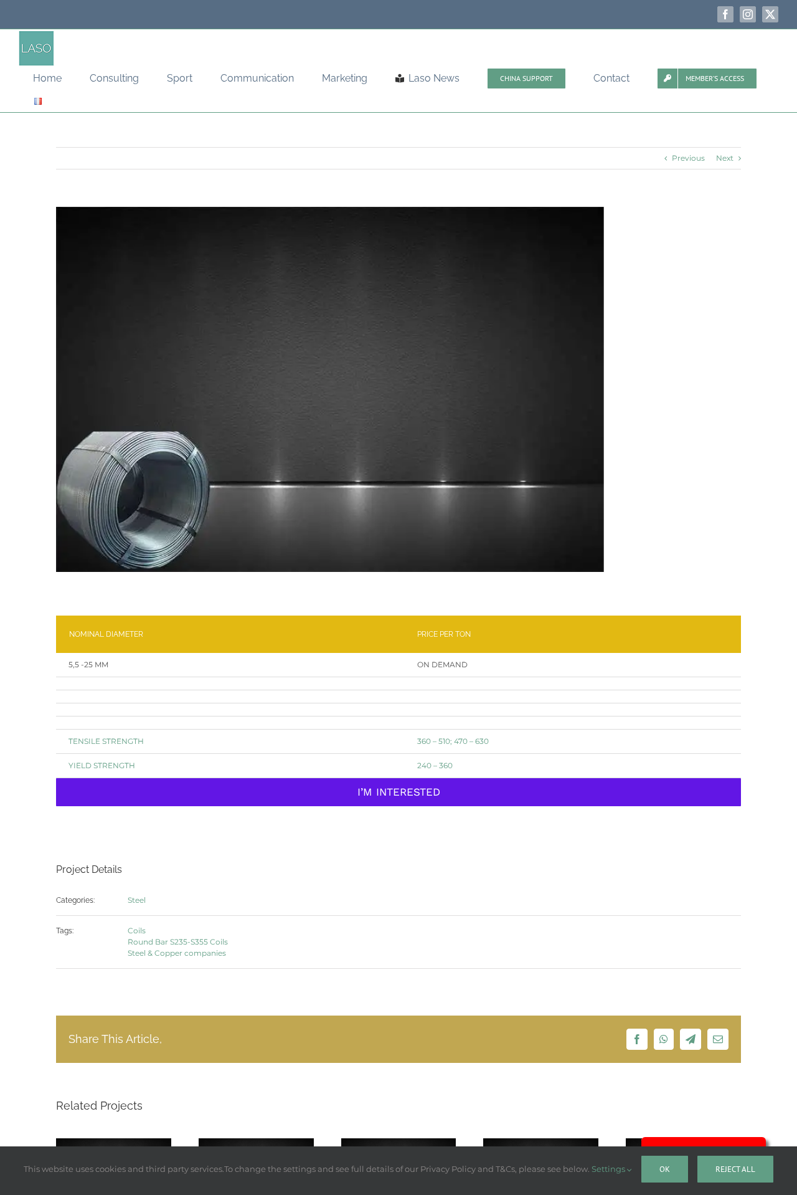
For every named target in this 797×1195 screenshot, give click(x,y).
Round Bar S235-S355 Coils (178, 941)
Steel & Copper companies (177, 953)
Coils (137, 930)
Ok (664, 1169)
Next (724, 158)
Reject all (735, 1169)
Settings (609, 1169)
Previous (688, 158)
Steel (137, 900)
